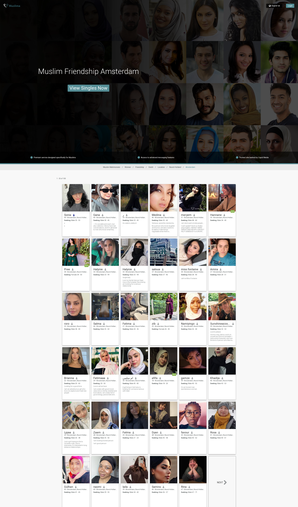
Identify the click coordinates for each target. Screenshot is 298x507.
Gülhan (68, 486)
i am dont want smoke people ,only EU (193, 223)
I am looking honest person (103, 441)
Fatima (127, 323)
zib (154, 323)
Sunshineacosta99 (220, 323)
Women (128, 167)
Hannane (216, 215)
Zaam (97, 432)
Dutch (151, 167)
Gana (96, 215)
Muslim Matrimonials (111, 167)
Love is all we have (100, 386)
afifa (154, 378)
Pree (67, 269)
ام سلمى (128, 378)
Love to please (215, 332)
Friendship (139, 167)
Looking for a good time (73, 386)
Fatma (127, 432)
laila (125, 486)
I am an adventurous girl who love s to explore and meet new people (75, 391)
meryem (186, 215)
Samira (156, 486)
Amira (214, 269)
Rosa (213, 432)
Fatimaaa (99, 378)
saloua (156, 269)
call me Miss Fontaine (189, 278)
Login (290, 6)
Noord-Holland (175, 167)
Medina (156, 215)
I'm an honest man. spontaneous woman (189, 388)
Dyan (155, 432)
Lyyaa (67, 432)
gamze (185, 378)
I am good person (99, 443)
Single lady (126, 277)
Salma (97, 323)
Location (161, 167)
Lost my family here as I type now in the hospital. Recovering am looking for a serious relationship (134, 283)
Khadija (215, 378)
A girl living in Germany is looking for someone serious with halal (133, 389)
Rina (184, 486)
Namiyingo (188, 323)
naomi (97, 486)
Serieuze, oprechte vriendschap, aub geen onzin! (163, 223)
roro (66, 323)
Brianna (69, 378)
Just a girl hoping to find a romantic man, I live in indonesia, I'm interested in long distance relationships (75, 444)
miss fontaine (189, 269)
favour (185, 432)
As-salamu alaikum (130, 223)
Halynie (98, 269)
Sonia (67, 215)
